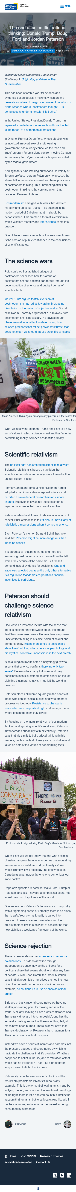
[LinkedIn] (69, 1175)
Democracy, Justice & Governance (32, 50)
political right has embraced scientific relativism (39, 464)
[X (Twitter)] (55, 1175)
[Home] (38, 1188)
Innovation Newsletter (18, 1162)
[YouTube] (62, 1175)
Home (12, 1156)
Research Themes (51, 1156)
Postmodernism (15, 203)
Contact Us (43, 1162)
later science (48, 221)
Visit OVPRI (28, 1156)
